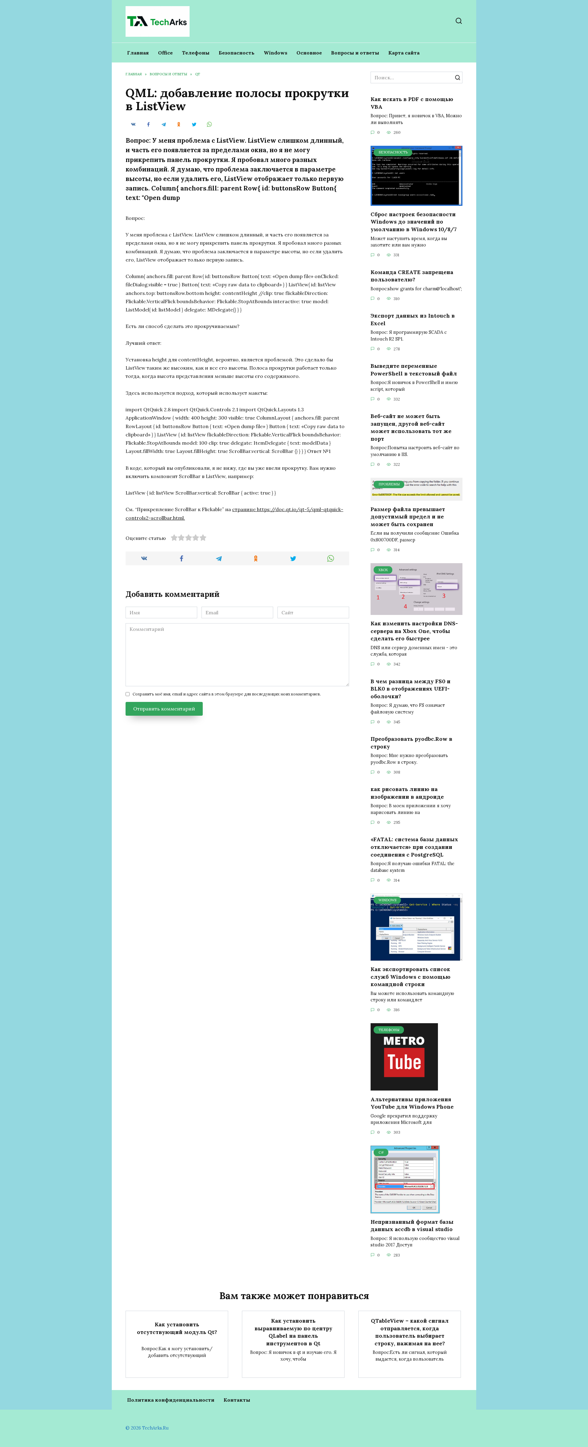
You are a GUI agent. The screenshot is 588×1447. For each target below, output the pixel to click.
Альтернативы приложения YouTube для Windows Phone (412, 1102)
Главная (138, 53)
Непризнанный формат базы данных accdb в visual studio (412, 1225)
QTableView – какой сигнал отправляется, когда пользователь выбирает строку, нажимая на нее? (410, 1332)
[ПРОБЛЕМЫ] (416, 497)
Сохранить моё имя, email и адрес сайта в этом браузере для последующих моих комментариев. (227, 694)
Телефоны (195, 53)
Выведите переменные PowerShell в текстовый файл (414, 369)
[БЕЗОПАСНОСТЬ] (416, 202)
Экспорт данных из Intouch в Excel (413, 319)
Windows (275, 53)
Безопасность (236, 53)
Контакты (237, 1400)
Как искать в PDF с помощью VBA (412, 103)
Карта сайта (404, 53)
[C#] (405, 1210)
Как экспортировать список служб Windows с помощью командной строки (410, 977)
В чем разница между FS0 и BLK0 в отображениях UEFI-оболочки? (410, 688)
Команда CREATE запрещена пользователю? (412, 275)
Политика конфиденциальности (170, 1400)
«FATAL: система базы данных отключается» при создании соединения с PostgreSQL (414, 847)
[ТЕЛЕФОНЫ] (404, 1087)
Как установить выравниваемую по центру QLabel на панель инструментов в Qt (293, 1332)
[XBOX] (416, 611)
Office (165, 53)
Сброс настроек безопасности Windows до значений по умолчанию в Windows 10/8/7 (414, 222)
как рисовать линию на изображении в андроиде (407, 793)
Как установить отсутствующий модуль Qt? (177, 1328)
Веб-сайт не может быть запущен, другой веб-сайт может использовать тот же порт (411, 427)
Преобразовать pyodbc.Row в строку (411, 742)
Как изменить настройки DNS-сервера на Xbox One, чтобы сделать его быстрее (414, 631)
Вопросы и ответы (355, 53)
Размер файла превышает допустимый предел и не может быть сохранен (408, 517)
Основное (309, 53)
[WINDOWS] (416, 957)
